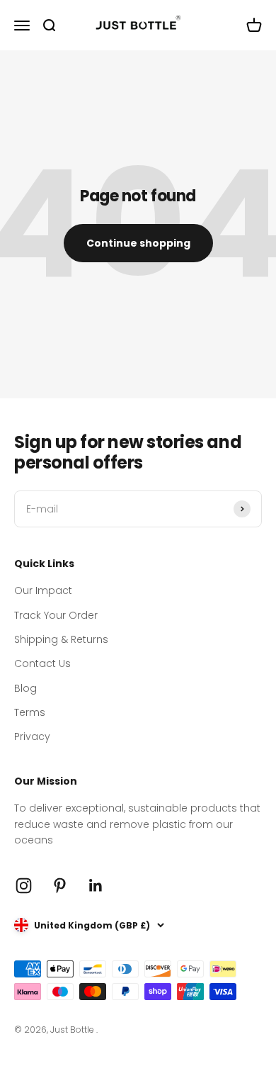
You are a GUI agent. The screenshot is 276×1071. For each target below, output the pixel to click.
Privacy (32, 736)
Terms (29, 712)
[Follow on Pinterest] (59, 885)
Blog (25, 688)
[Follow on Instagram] (23, 885)
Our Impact (43, 590)
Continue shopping (138, 243)
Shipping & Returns (61, 639)
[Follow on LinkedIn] (95, 885)
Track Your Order (56, 615)
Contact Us (42, 663)
